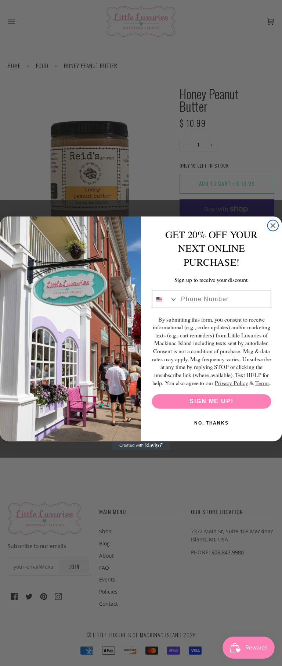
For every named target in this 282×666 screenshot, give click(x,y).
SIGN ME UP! (211, 401)
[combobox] (165, 299)
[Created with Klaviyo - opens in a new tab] (141, 445)
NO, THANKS (211, 423)
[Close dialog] (273, 225)
